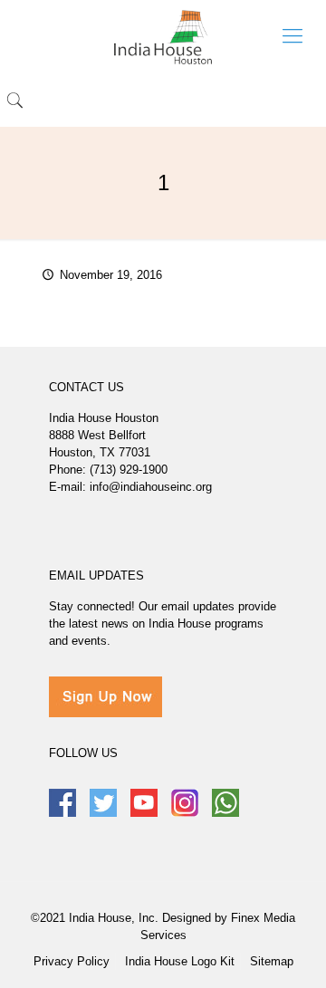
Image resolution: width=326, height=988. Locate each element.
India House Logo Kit (180, 961)
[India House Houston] (163, 36)
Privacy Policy (72, 961)
